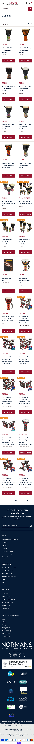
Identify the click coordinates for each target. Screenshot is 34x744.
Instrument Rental (7, 554)
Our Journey (5, 593)
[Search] (30, 9)
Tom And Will (6, 283)
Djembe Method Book (7, 279)
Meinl (20, 285)
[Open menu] (3, 3)
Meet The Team (6, 596)
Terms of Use (4, 734)
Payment (4, 548)
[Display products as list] (31, 24)
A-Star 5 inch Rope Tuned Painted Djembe (25, 88)
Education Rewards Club (9, 568)
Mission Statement (7, 602)
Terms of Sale (14, 734)
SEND (3, 579)
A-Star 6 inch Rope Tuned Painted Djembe (8, 127)
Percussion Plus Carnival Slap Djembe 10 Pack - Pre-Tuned (24, 319)
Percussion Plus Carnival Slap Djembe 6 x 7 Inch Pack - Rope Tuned (8, 441)
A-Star (4, 55)
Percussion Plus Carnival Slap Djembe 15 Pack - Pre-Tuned (24, 360)
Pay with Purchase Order (9, 576)
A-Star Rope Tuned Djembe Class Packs (25, 202)
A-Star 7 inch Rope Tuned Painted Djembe (25, 127)
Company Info (6, 605)
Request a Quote (7, 573)
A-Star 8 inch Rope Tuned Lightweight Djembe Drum (8, 165)
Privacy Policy (24, 734)
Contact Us (5, 557)
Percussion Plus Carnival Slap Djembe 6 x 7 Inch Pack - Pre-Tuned (24, 400)
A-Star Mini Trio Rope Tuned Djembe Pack (8, 203)
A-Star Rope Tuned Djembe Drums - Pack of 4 (8, 242)
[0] (30, 3)
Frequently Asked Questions (10, 539)
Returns (4, 545)
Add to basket (8, 60)
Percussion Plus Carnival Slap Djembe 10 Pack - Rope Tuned (7, 360)
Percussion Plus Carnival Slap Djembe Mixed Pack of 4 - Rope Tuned (25, 481)
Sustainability (5, 608)
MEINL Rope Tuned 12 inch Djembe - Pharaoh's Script (8, 318)
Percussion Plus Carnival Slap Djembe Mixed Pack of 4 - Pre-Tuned (8, 481)
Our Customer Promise (8, 599)
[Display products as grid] (28, 24)
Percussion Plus (24, 325)
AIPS (3, 582)
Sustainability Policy (19, 736)
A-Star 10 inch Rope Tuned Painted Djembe (8, 50)
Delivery (4, 542)
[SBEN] (23, 699)
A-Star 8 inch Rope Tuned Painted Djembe (25, 165)
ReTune (4, 622)
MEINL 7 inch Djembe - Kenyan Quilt (24, 280)
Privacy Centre (6, 627)
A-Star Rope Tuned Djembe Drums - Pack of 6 (25, 242)
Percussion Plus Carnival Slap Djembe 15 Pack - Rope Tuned (7, 400)
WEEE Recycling (6, 630)
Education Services (7, 570)
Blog (3, 619)
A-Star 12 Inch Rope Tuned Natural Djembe (25, 50)
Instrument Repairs (7, 551)
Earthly (4, 624)
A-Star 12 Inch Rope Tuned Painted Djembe (8, 88)
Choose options (25, 214)
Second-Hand (6, 636)
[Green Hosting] (11, 707)
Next (28, 500)
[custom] (10, 655)
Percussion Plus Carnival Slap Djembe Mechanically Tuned (25, 441)
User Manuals (6, 633)
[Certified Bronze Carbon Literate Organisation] (23, 690)
